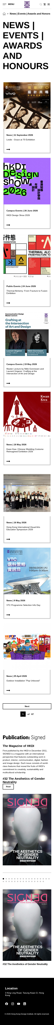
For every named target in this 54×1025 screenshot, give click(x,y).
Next (27, 706)
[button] (3, 878)
